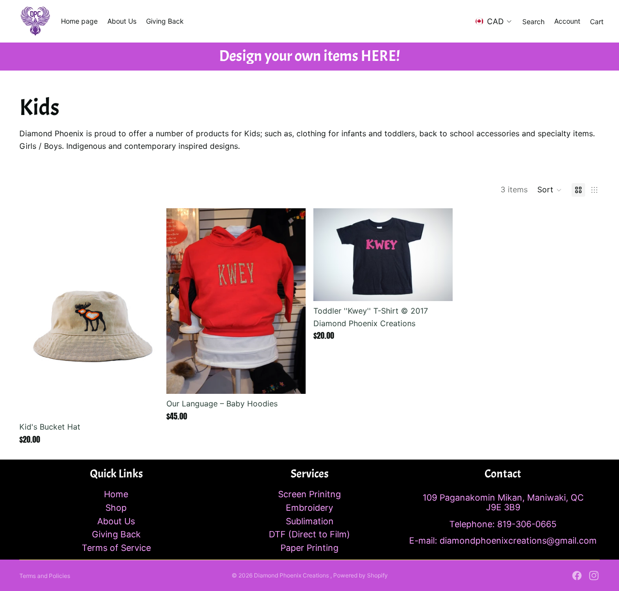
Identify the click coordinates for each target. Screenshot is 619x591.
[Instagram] (594, 575)
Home (116, 494)
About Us (116, 521)
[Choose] (143, 402)
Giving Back (116, 534)
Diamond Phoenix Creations (292, 575)
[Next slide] (144, 312)
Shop (116, 508)
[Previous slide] (33, 312)
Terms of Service (116, 548)
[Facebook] (577, 575)
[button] (549, 190)
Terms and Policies (44, 575)
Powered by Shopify (360, 575)
